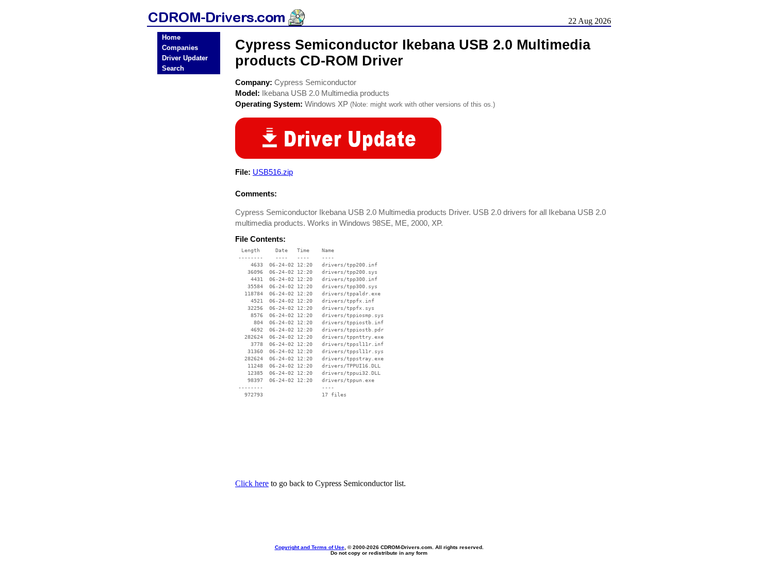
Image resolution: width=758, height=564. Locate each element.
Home (171, 37)
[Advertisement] (188, 238)
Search (173, 68)
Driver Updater (185, 58)
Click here (252, 483)
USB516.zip (273, 172)
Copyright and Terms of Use (309, 547)
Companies (180, 48)
